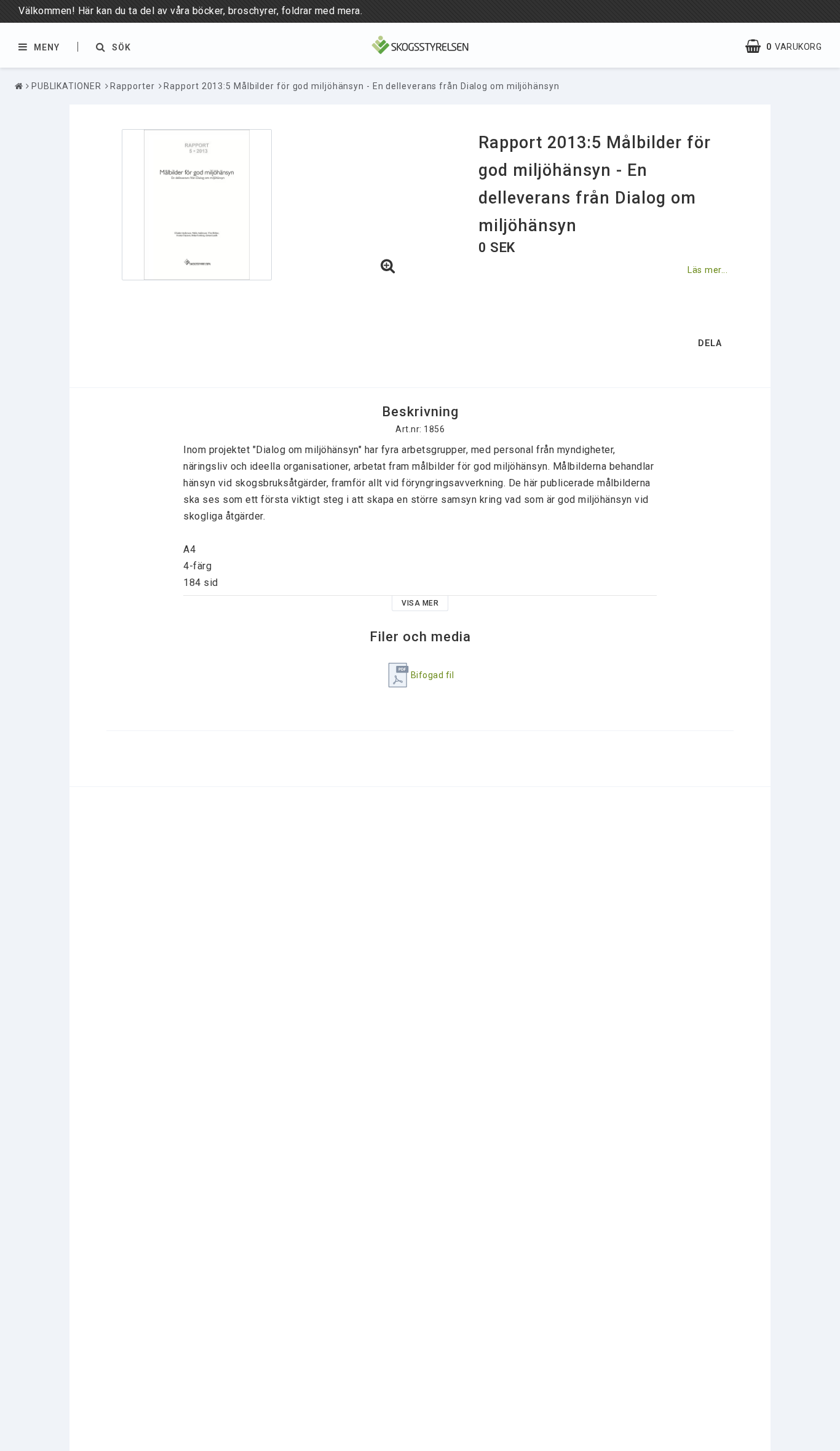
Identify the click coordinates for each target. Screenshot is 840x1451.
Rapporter (132, 86)
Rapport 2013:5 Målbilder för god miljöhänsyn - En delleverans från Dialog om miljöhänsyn (361, 86)
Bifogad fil (432, 675)
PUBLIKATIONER (66, 86)
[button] (789, 47)
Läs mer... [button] (707, 270)
